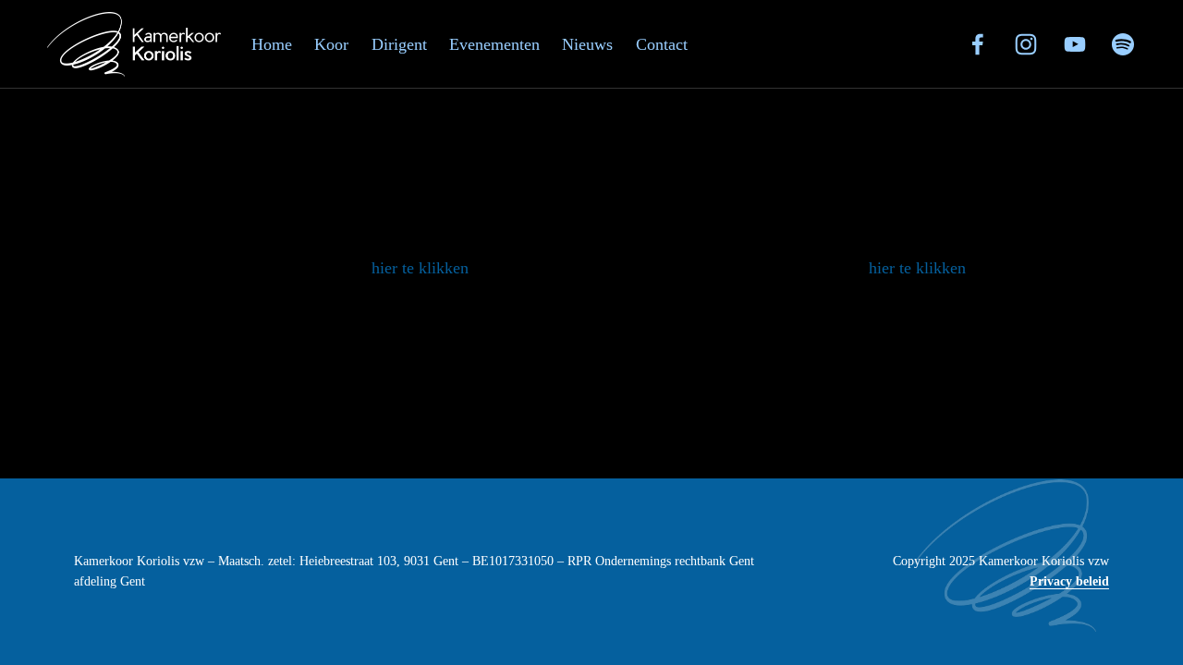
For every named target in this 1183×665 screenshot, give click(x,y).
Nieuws (587, 44)
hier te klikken (420, 268)
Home (271, 44)
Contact (662, 44)
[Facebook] (978, 44)
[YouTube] (1075, 44)
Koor (331, 44)
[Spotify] (1123, 44)
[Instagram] (1026, 44)
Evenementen (494, 44)
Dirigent (399, 44)
